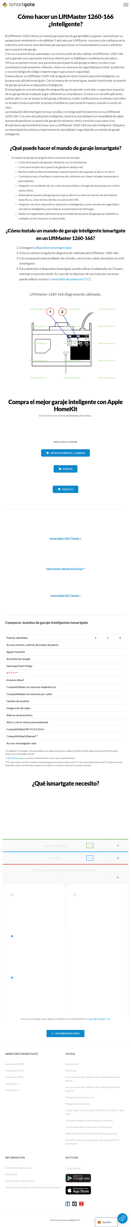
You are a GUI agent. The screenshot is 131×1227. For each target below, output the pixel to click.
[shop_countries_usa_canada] (65, 459)
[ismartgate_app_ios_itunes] (78, 1190)
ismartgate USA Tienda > (65, 538)
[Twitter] (74, 1204)
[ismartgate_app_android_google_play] (78, 1178)
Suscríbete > (75, 1168)
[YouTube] (81, 1204)
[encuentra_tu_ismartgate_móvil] (65, 790)
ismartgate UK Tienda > (65, 595)
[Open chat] (122, 1218)
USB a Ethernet (14, 758)
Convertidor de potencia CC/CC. (70, 279)
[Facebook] (68, 1204)
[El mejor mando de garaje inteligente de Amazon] (65, 520)
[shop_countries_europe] (65, 475)
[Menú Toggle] (126, 4)
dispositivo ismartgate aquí (53, 247)
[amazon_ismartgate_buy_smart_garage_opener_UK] (65, 577)
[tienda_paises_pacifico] (66, 495)
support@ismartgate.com (98, 1019)
